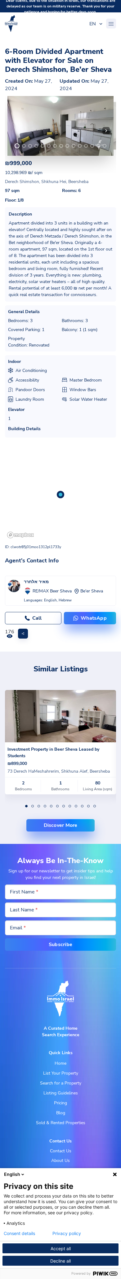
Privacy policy (66, 1233)
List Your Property (60, 1073)
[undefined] (17, 145)
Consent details (19, 1233)
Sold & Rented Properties (60, 1123)
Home (60, 1063)
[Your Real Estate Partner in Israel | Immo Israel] (11, 23)
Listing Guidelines (60, 1093)
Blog (60, 1113)
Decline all (60, 1261)
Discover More (61, 825)
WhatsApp (94, 618)
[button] (106, 130)
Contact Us (60, 1151)
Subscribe (60, 944)
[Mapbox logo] (20, 535)
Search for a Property (60, 1083)
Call (37, 618)
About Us (60, 1160)
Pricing (60, 1103)
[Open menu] (111, 23)
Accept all (61, 1248)
